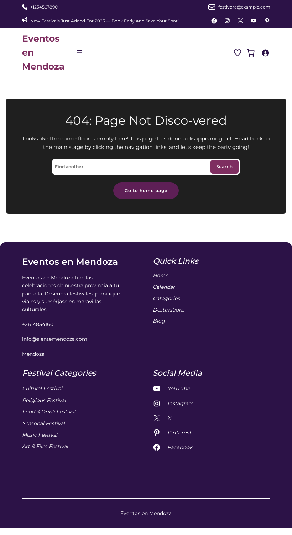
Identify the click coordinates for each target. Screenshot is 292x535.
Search (224, 166)
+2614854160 (37, 324)
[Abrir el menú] (79, 52)
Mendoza (33, 354)
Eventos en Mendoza (70, 261)
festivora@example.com (244, 7)
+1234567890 (44, 7)
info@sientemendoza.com (54, 339)
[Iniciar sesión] (265, 53)
